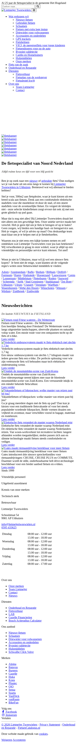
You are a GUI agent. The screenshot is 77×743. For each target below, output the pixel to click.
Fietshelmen (22, 42)
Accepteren (19, 739)
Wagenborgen (9, 288)
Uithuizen (7, 284)
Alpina (12, 664)
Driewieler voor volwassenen (32, 32)
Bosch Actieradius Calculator (25, 620)
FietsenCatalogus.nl (29, 727)
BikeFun (13, 702)
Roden (52, 278)
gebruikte (46, 180)
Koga (12, 680)
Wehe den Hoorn (29, 288)
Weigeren (6, 739)
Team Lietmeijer (25, 86)
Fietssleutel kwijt (25, 80)
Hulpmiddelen (24, 58)
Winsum (61, 288)
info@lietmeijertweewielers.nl (18, 524)
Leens (71, 275)
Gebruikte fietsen (25, 22)
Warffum (53, 284)
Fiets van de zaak (18, 64)
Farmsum (6, 275)
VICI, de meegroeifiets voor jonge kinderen (40, 45)
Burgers (13, 670)
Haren (17, 275)
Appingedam (18, 271)
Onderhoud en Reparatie (22, 67)
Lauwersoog (59, 275)
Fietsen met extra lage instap (32, 29)
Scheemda (9, 281)
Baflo (31, 271)
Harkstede (29, 275)
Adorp (5, 271)
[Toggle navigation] (34, 10)
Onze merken (23, 61)
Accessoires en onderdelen (31, 35)
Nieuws (13, 595)
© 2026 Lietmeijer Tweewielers (19, 724)
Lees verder (8, 339)
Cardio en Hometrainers (29, 54)
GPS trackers (23, 38)
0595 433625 (8, 527)
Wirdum (6, 291)
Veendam (40, 284)
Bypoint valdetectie (27, 51)
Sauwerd (63, 278)
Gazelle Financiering (20, 617)
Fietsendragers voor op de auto (33, 48)
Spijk (20, 281)
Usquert (28, 284)
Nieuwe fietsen (24, 19)
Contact (20, 90)
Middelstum (24, 278)
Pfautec (13, 683)
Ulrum (18, 284)
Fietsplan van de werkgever (31, 77)
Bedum (40, 271)
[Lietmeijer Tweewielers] (16, 10)
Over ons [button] (14, 83)
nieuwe (33, 180)
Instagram (11, 714)
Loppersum (9, 278)
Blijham (50, 271)
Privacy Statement (50, 724)
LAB (12, 614)
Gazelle (13, 673)
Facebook (11, 711)
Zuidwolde (33, 291)
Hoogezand (43, 275)
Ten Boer (66, 281)
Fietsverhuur (23, 74)
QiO (11, 686)
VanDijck (14, 696)
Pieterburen (39, 278)
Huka (12, 676)
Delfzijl (61, 271)
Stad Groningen (34, 281)
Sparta (12, 692)
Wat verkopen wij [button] (19, 16)
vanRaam (14, 699)
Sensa (12, 689)
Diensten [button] (14, 70)
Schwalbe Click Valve (21, 651)
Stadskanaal (52, 281)
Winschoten (47, 288)
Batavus (13, 667)
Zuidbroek (19, 291)
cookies (43, 733)
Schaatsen (21, 26)
